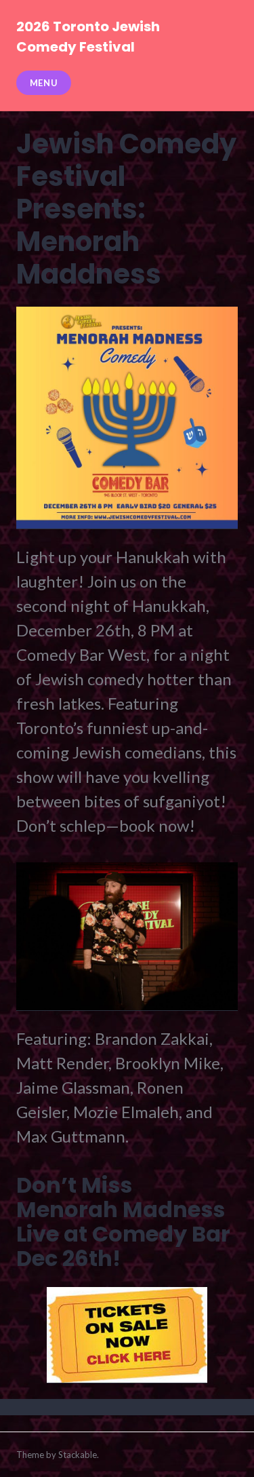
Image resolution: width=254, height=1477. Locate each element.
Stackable (77, 1454)
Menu (44, 82)
